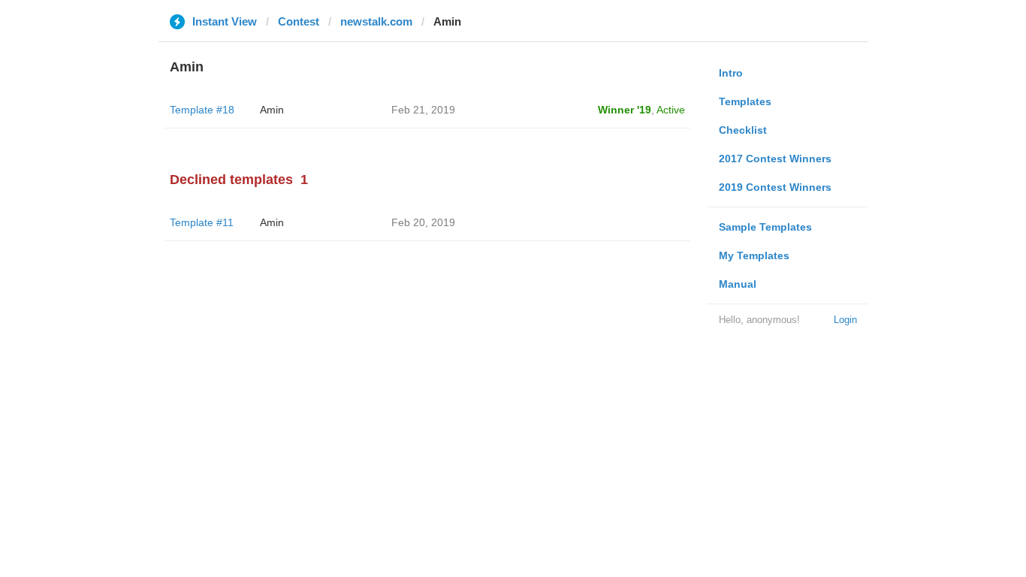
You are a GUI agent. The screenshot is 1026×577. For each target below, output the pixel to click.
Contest (298, 21)
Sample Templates (765, 227)
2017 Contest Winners (775, 159)
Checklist (743, 130)
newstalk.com (376, 21)
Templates (745, 101)
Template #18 (202, 110)
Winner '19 (624, 110)
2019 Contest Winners (775, 187)
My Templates (754, 255)
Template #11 (202, 222)
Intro (731, 73)
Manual (737, 284)
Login (845, 319)
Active (670, 110)
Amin (272, 110)
